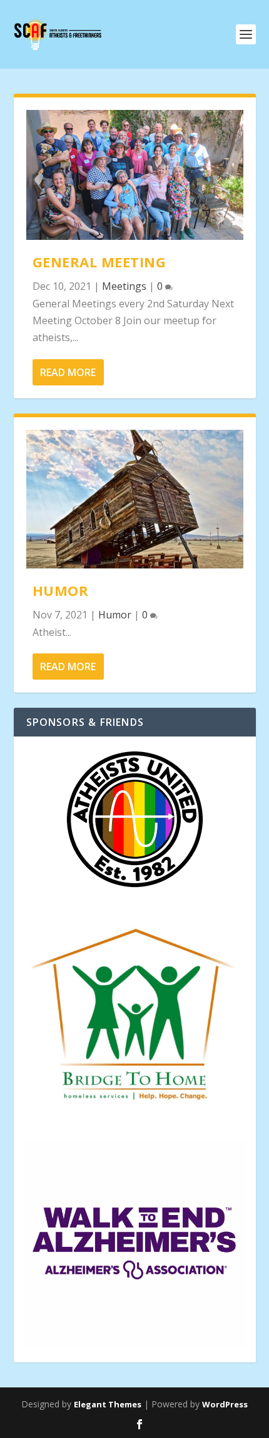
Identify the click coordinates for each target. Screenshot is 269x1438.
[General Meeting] (134, 175)
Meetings (124, 286)
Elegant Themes (107, 1404)
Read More (68, 372)
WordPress (225, 1404)
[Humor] (134, 499)
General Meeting (99, 261)
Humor (61, 590)
